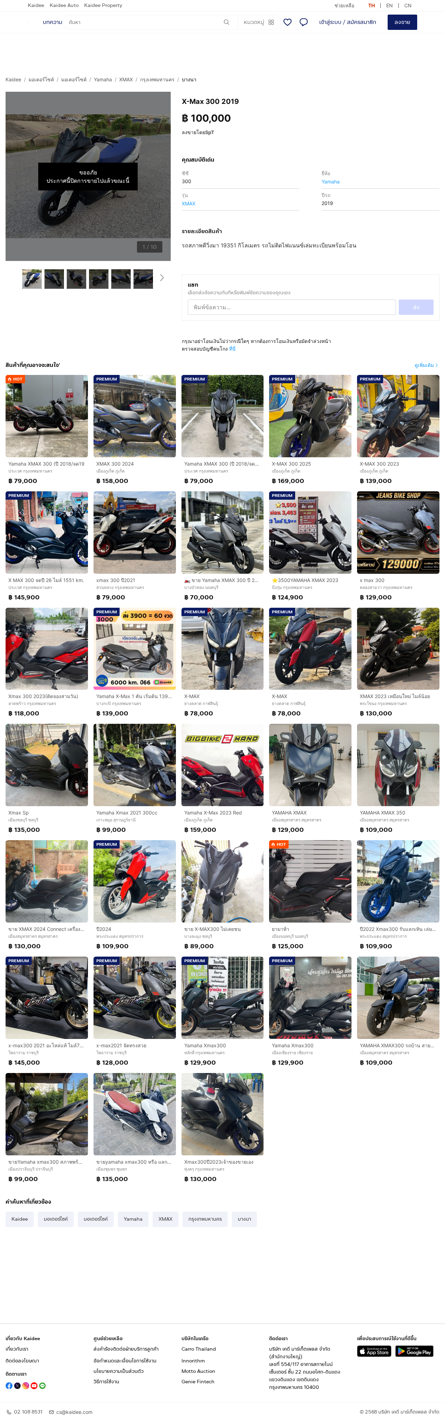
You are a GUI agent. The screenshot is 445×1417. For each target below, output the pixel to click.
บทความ (52, 22)
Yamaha (103, 79)
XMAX (126, 79)
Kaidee (36, 5)
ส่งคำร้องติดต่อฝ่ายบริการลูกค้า (126, 1349)
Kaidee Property (103, 5)
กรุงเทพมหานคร (157, 79)
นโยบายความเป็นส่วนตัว (119, 1371)
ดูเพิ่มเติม (424, 365)
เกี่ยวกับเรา (17, 1349)
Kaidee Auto (64, 5)
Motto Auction (198, 1371)
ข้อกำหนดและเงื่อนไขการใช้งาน (125, 1361)
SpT (209, 132)
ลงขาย (402, 22)
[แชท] (303, 22)
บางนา (189, 79)
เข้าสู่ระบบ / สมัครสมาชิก (347, 22)
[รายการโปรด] (287, 22)
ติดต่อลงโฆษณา (22, 1361)
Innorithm (193, 1361)
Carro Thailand (198, 1349)
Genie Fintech (198, 1381)
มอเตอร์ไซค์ (41, 79)
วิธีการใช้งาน (106, 1381)
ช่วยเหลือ (344, 5)
